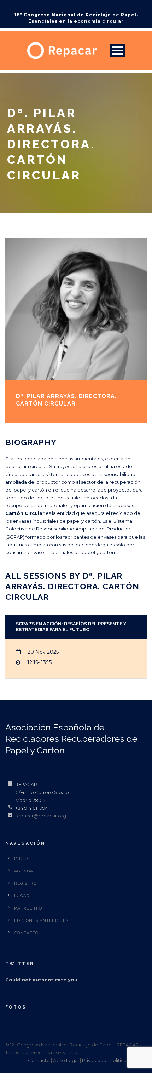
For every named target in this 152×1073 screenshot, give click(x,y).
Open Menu (117, 50)
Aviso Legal (66, 1060)
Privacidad (94, 1060)
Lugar (22, 895)
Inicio (21, 858)
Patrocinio (28, 908)
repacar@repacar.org (40, 816)
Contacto (26, 932)
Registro (25, 883)
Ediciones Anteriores (41, 920)
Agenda (23, 870)
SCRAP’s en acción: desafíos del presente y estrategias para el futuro (71, 626)
